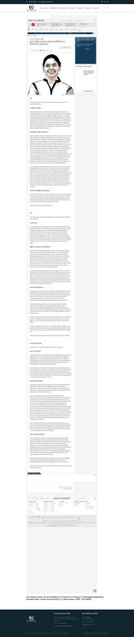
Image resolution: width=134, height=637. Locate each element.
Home (41, 8)
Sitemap (105, 633)
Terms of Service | (100, 633)
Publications (88, 8)
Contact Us (96, 8)
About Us (46, 8)
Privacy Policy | (92, 633)
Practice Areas (72, 8)
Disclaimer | (85, 633)
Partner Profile (63, 8)
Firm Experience (54, 8)
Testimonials (80, 8)
